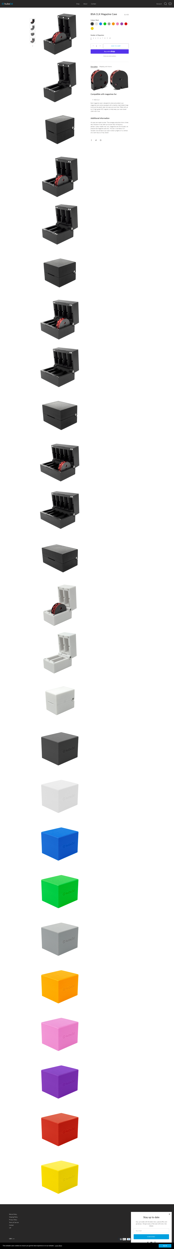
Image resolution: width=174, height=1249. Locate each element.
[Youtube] (151, 1242)
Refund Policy (13, 1214)
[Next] (33, 46)
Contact (93, 4)
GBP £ (10, 1238)
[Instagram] (155, 1242)
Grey (109, 23)
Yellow (92, 28)
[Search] (165, 4)
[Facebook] (148, 1242)
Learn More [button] (58, 1245)
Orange (113, 23)
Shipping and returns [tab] (105, 66)
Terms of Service (14, 1222)
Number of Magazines (97, 35)
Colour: (95, 20)
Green (104, 23)
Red (126, 23)
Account (159, 4)
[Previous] (33, 16)
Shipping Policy (13, 1217)
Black (92, 23)
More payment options (109, 56)
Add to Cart (116, 46)
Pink (117, 23)
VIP (10, 1228)
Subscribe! (151, 1236)
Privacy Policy (13, 1219)
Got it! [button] (165, 1245)
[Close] (169, 1214)
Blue (100, 23)
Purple (121, 23)
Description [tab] (94, 66)
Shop (77, 4)
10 (110, 38)
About (85, 4)
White (96, 23)
